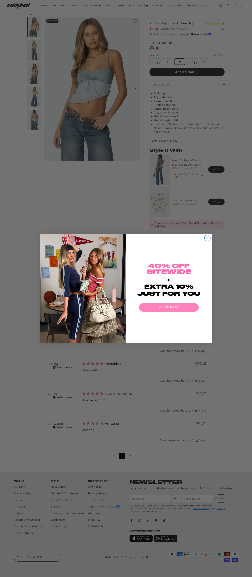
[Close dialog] (207, 238)
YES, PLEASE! (169, 307)
